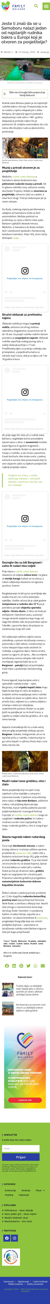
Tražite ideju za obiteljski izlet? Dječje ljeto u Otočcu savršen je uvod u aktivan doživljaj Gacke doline (29, 990)
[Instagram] (14, 1238)
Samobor (16, 946)
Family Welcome (19, 941)
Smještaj (9, 1194)
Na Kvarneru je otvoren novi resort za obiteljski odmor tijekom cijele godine (31, 1007)
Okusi (38, 1190)
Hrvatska (32, 941)
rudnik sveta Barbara (24, 176)
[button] (46, 6)
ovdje (16, 238)
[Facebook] (6, 1238)
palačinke (42, 918)
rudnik (12, 943)
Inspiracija (24, 1194)
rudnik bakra (22, 943)
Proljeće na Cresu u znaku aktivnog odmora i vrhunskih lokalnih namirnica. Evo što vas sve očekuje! (25, 480)
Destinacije (10, 1190)
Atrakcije (44, 52)
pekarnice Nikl (23, 853)
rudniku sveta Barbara (26, 815)
